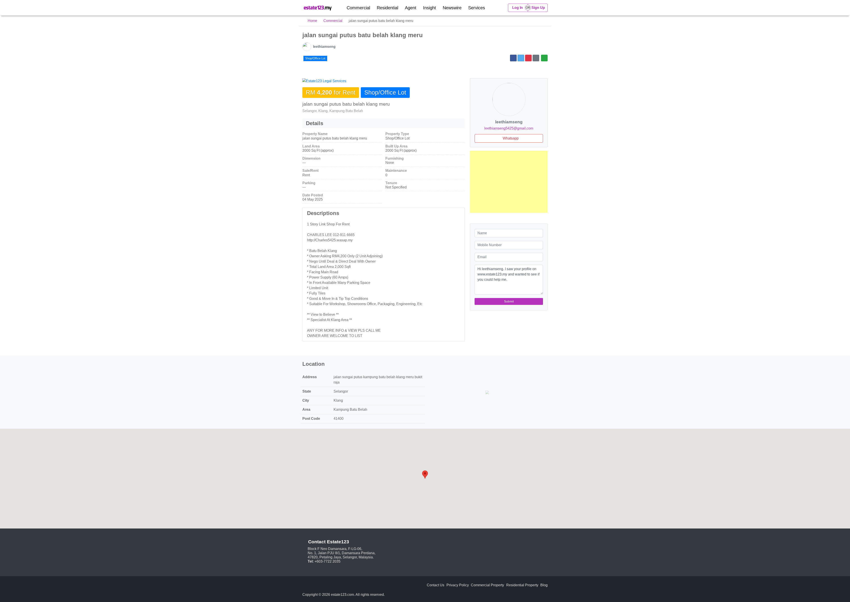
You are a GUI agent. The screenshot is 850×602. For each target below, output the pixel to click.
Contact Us (435, 585)
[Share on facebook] (513, 58)
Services (476, 7)
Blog (544, 585)
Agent (410, 7)
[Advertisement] (509, 182)
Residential (387, 7)
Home (312, 21)
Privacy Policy (457, 585)
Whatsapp (510, 138)
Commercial (358, 7)
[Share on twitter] (521, 58)
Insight (429, 7)
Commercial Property (487, 585)
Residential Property (522, 585)
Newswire (452, 7)
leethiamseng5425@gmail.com (508, 128)
